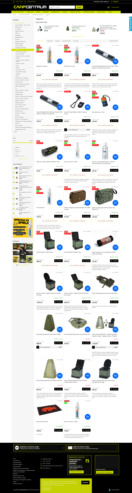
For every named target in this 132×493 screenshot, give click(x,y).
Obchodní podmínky (17, 464)
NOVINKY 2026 (18, 27)
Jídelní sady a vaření (20, 70)
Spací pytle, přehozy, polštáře (23, 56)
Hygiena (17, 50)
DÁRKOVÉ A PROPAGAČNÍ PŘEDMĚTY (23, 127)
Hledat (79, 7)
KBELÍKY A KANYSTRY (20, 100)
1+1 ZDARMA (18, 29)
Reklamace (15, 474)
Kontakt (15, 482)
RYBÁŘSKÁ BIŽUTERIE (20, 86)
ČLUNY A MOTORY (19, 107)
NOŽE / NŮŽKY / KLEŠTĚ (20, 105)
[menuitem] (18, 12)
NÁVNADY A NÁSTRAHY (20, 41)
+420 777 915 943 (46, 461)
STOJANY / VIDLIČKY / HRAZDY (22, 80)
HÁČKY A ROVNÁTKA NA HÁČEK (22, 84)
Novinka (18, 152)
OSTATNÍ (17, 123)
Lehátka (17, 67)
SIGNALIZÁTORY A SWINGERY (21, 78)
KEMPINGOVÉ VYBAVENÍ (20, 48)
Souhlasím (85, 482)
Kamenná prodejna (17, 462)
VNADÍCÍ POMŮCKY (19, 43)
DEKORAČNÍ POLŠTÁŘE (20, 129)
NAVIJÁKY (17, 39)
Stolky (17, 65)
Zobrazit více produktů (76, 36)
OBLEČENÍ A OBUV (19, 92)
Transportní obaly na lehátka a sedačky (23, 60)
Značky (15, 131)
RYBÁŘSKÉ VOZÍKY (19, 103)
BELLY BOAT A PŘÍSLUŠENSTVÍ (22, 109)
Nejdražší (57, 41)
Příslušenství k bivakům (21, 52)
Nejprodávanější (66, 41)
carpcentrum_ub (46, 468)
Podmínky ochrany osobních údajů (21, 468)
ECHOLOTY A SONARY (20, 113)
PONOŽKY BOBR (19, 94)
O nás (14, 458)
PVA (16, 88)
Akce (17, 149)
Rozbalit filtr (22, 159)
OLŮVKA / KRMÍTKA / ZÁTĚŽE (21, 90)
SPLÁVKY (17, 115)
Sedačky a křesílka (20, 63)
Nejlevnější (49, 41)
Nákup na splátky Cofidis (18, 476)
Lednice (17, 76)
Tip (17, 154)
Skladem (17, 147)
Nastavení (47, 489)
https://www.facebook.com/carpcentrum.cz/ (53, 466)
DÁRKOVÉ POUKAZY (19, 31)
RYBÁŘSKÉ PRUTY (19, 37)
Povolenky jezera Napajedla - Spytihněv (22, 480)
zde (63, 485)
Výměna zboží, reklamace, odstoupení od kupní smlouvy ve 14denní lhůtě (24, 471)
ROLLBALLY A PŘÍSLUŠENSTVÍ (21, 119)
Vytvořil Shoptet (115, 490)
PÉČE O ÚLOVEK (18, 82)
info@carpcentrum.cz (47, 459)
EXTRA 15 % (19, 156)
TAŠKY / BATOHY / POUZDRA (21, 98)
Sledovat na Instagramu (23, 265)
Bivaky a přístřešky (20, 54)
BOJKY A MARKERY (19, 117)
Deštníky (18, 58)
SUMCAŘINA (18, 35)
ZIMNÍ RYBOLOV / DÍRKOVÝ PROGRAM (23, 121)
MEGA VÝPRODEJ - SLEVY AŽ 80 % (22, 25)
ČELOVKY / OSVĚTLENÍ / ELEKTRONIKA (23, 96)
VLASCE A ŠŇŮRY (19, 46)
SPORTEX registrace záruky (19, 478)
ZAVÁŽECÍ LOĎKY (19, 111)
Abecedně (75, 41)
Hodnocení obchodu (17, 483)
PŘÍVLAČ (17, 33)
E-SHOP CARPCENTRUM (19, 23)
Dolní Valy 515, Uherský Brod (104, 472)
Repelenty (18, 74)
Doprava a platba (17, 466)
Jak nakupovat (16, 460)
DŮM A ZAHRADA (19, 125)
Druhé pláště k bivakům (21, 72)
